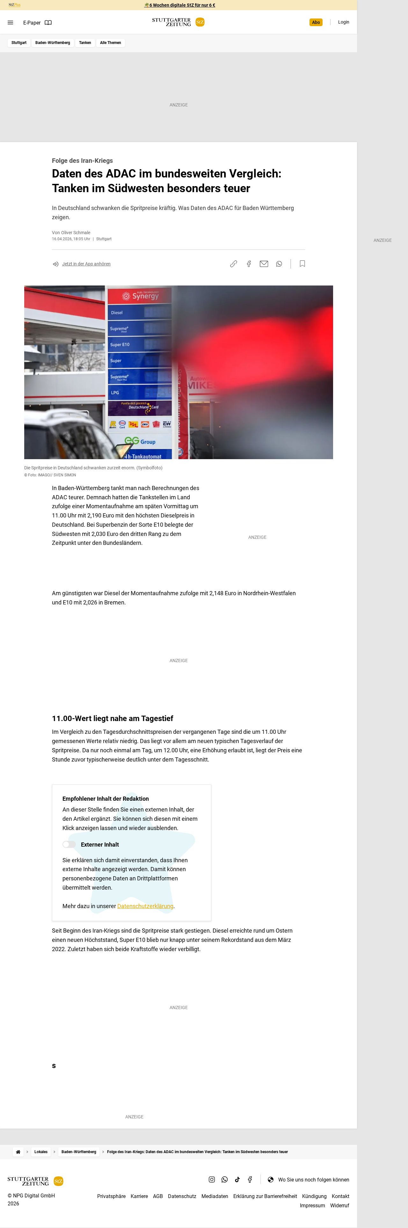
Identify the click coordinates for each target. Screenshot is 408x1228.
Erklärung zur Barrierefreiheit (265, 1196)
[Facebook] (250, 1179)
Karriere (139, 1196)
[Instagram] (212, 1179)
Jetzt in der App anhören (86, 263)
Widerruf (339, 1206)
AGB (158, 1196)
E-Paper (31, 23)
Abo (316, 22)
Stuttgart (18, 42)
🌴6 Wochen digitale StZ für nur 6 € (179, 5)
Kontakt (340, 1196)
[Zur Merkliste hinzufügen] (300, 263)
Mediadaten (214, 1196)
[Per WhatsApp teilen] (279, 263)
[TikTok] (237, 1179)
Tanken (85, 42)
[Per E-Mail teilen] (264, 263)
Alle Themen (110, 42)
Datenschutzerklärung (145, 906)
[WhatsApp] (225, 1179)
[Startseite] (18, 1152)
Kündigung (314, 1196)
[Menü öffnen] (10, 22)
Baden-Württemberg (52, 42)
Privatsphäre (111, 1196)
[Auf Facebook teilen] (249, 263)
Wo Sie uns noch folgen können (313, 1180)
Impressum (312, 1206)
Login (343, 22)
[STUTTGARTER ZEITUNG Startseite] (178, 22)
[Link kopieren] (233, 263)
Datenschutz (182, 1196)
